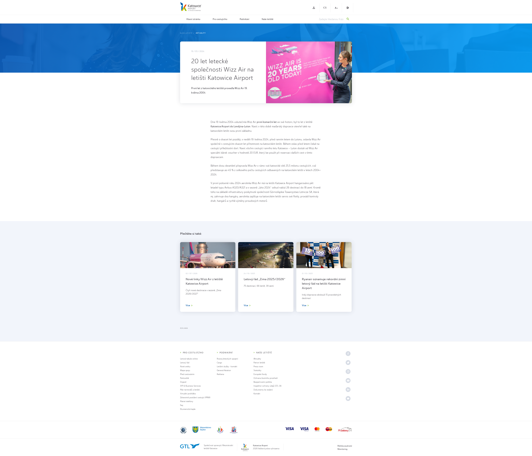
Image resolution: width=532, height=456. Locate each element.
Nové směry (185, 366)
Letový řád (184, 363)
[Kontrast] (347, 7)
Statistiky (257, 370)
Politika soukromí (344, 446)
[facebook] (348, 353)
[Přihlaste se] (313, 7)
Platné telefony (186, 401)
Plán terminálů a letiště (190, 390)
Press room (258, 366)
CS (325, 7)
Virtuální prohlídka (188, 393)
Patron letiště (259, 363)
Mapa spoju (185, 370)
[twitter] (348, 362)
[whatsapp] (348, 398)
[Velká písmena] (336, 7)
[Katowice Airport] (191, 6)
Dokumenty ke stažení (263, 390)
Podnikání (244, 19)
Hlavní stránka (193, 19)
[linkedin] (348, 389)
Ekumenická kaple (187, 409)
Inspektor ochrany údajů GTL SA (267, 386)
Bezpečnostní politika (263, 382)
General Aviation (224, 370)
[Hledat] (348, 19)
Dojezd (183, 382)
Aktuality (201, 33)
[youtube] (348, 380)
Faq (181, 405)
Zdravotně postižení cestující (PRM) (195, 397)
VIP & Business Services (190, 386)
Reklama (220, 374)
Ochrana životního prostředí (265, 378)
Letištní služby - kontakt (227, 366)
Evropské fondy (260, 374)
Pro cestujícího (220, 19)
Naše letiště (267, 19)
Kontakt (257, 393)
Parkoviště (184, 378)
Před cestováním (187, 374)
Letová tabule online (189, 359)
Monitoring (342, 449)
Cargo (219, 363)
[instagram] (348, 371)
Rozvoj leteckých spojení (227, 359)
